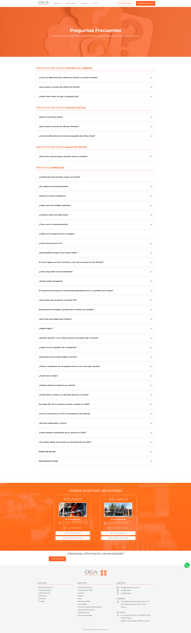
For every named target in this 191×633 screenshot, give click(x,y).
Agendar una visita (145, 3)
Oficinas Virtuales (44, 590)
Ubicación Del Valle (85, 590)
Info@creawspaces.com (130, 587)
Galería (80, 596)
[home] (43, 3)
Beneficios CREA (84, 601)
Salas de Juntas (44, 593)
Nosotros (81, 593)
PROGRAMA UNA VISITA (73, 538)
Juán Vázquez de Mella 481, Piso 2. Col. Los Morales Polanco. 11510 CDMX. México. (135, 604)
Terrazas (41, 601)
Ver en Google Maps (72, 519)
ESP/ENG (95, 3)
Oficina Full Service (45, 587)
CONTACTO (84, 3)
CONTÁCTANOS (57, 559)
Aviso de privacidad (85, 615)
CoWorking (42, 596)
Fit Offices (42, 599)
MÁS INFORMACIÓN (72, 533)
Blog (79, 599)
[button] (58, 4)
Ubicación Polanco (85, 587)
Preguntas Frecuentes (86, 610)
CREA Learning (83, 612)
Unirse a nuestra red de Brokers (90, 607)
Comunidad (82, 604)
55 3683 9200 (126, 3)
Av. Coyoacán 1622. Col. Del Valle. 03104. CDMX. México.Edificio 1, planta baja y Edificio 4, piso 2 (136, 618)
